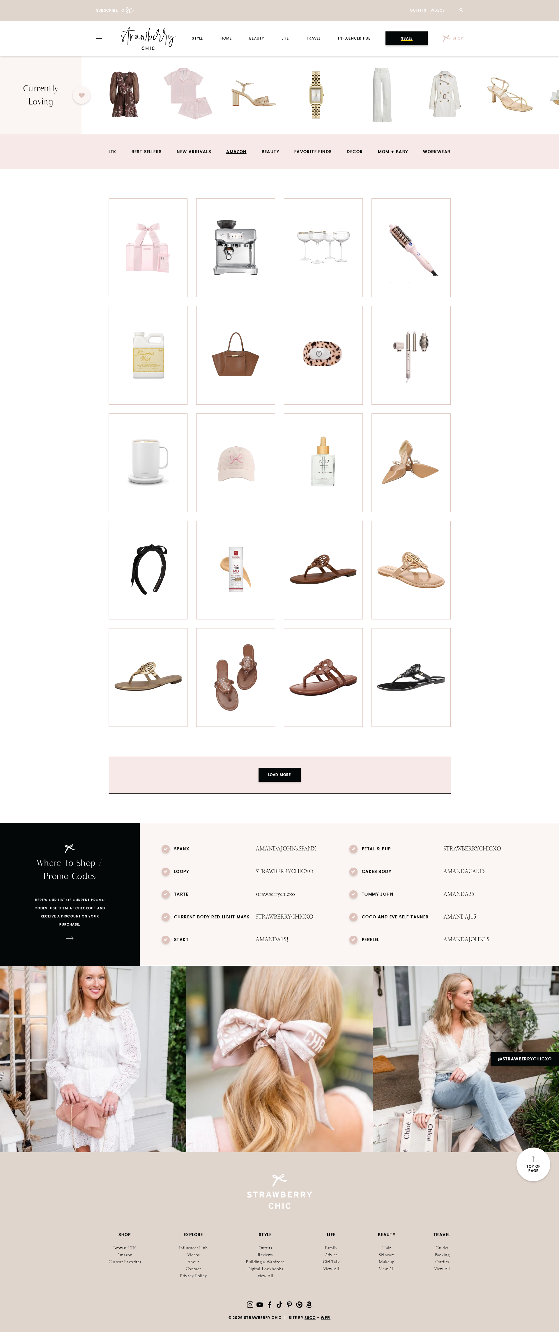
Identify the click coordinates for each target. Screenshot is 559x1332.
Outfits (418, 10)
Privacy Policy (193, 1276)
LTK (112, 152)
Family (331, 1248)
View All (265, 1276)
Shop (458, 38)
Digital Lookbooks (265, 1269)
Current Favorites (125, 1262)
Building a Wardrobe (265, 1262)
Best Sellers (147, 152)
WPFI (325, 1317)
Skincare (387, 1255)
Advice (331, 1255)
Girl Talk (331, 1262)
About (193, 1262)
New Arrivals (194, 152)
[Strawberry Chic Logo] (148, 38)
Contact (193, 1269)
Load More (279, 775)
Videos (438, 10)
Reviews (265, 1255)
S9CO (310, 1317)
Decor (355, 152)
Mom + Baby (393, 152)
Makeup (386, 1262)
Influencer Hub (354, 38)
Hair (386, 1248)
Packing (442, 1255)
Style (197, 38)
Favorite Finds (313, 152)
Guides (442, 1248)
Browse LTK (124, 1248)
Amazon (236, 152)
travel (313, 38)
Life (285, 38)
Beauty (256, 38)
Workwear (436, 152)
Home (226, 38)
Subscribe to (110, 10)
